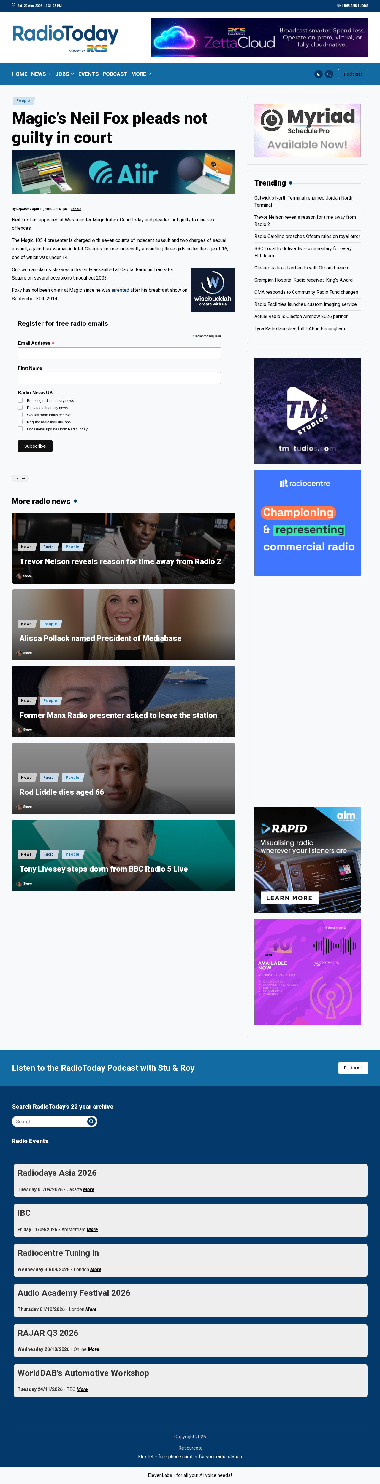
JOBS (364, 6)
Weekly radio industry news (49, 415)
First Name (30, 368)
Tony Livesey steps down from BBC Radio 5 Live (104, 868)
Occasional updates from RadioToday (57, 429)
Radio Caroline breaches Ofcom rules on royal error (307, 236)
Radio (48, 547)
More (88, 1189)
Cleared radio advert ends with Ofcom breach (301, 268)
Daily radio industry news (47, 408)
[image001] (307, 971)
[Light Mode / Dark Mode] (318, 74)
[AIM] (307, 859)
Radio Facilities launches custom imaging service (305, 304)
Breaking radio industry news (50, 401)
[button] (353, 74)
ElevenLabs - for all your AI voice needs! (190, 1475)
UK (339, 6)
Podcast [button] (353, 1068)
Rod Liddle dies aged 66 (62, 792)
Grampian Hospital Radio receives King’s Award (303, 280)
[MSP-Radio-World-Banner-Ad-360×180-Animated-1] (307, 130)
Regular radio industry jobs (49, 422)
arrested (120, 290)
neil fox (20, 478)
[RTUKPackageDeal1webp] (123, 172)
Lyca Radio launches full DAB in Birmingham (299, 328)
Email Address (36, 343)
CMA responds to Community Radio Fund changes (306, 292)
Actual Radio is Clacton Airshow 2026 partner (301, 316)
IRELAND (350, 6)
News (26, 547)
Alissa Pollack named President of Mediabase (101, 638)
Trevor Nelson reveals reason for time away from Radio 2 (120, 561)
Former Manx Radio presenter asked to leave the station (118, 715)
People (23, 101)
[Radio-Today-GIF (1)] (307, 522)
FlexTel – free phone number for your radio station (190, 1456)
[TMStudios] (307, 410)
